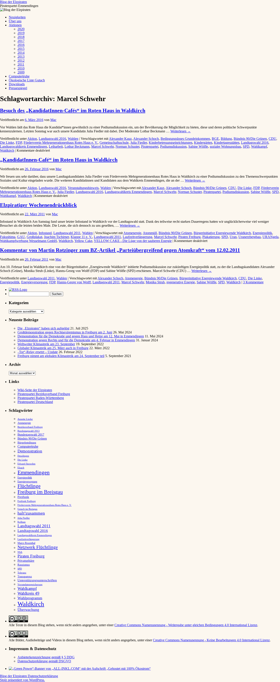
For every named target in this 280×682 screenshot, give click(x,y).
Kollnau (22, 522)
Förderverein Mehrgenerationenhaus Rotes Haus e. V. (61, 142)
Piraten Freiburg (189, 237)
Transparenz (25, 576)
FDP (19, 142)
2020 (21, 29)
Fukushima (7, 237)
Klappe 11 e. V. (81, 237)
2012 (21, 60)
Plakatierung (211, 237)
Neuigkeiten (17, 17)
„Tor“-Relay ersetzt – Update (38, 352)
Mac (53, 120)
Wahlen (73, 138)
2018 (21, 37)
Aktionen (15, 25)
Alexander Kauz (120, 138)
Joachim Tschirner (56, 237)
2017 (21, 41)
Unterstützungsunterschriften (37, 580)
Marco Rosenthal (26, 543)
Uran (233, 237)
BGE (215, 138)
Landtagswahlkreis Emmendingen (23, 146)
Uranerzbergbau (249, 237)
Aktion (32, 138)
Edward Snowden (26, 463)
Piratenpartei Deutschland (35, 402)
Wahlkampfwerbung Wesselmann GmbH (28, 241)
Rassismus (24, 564)
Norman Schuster (127, 146)
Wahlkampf (259, 146)
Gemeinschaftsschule (114, 142)
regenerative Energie (180, 282)
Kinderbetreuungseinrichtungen (170, 142)
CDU (272, 138)
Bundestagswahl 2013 (29, 431)
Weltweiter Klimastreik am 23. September (46, 344)
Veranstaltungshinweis (83, 188)
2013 (21, 56)
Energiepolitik (262, 233)
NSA (20, 552)
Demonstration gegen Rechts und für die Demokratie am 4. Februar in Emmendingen (76, 340)
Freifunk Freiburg (27, 501)
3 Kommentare (253, 282)
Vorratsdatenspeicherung (30, 584)
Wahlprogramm (30, 598)
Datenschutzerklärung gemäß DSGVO (44, 661)
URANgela (270, 237)
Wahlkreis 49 (28, 593)
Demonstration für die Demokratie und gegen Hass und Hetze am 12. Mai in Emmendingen (81, 336)
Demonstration (30, 451)
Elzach (21, 467)
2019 (21, 33)
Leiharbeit (56, 146)
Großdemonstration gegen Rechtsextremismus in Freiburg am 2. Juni (65, 332)
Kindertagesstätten (226, 142)
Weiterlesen (180, 131)
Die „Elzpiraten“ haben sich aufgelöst (43, 328)
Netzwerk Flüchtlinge (38, 547)
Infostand (45, 233)
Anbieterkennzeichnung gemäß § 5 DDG (46, 657)
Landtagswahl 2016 (52, 138)
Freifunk (23, 497)
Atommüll (150, 233)
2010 (21, 68)
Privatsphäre (26, 560)
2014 (21, 52)
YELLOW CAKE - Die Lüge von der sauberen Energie (133, 241)
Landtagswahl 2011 (66, 233)
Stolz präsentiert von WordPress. (22, 680)
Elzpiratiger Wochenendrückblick (38, 205)
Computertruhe (19, 76)
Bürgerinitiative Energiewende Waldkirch (222, 233)
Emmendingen (34, 472)
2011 (21, 64)
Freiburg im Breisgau (40, 492)
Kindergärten (203, 142)
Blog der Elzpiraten (13, 2)
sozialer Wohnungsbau (225, 146)
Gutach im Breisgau (27, 509)
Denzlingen (23, 456)
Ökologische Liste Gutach (27, 80)
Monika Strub (155, 282)
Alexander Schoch (146, 138)
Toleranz (22, 573)
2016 (21, 45)
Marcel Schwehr (102, 146)
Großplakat (34, 237)
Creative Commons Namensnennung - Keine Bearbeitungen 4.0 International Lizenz (211, 640)
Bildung (226, 138)
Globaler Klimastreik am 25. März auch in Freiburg (53, 348)
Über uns (15, 21)
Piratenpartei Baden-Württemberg (41, 398)
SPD (246, 146)
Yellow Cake (83, 241)
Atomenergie (132, 233)
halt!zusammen (31, 513)
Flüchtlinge (29, 486)
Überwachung (28, 610)
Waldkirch (7, 150)
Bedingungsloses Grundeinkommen (185, 138)
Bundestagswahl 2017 (31, 434)
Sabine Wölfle (198, 146)
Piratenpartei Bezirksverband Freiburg (44, 394)
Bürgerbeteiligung (27, 442)
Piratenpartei (149, 146)
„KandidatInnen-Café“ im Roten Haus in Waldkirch (58, 160)
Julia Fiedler (138, 142)
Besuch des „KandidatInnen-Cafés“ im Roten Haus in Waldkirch (72, 110)
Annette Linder (25, 419)
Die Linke (7, 142)
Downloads (17, 84)
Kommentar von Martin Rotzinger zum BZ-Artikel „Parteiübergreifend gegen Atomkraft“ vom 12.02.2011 (120, 250)
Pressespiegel (18, 88)
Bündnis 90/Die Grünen (250, 138)
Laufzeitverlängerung (137, 237)
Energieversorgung (34, 282)
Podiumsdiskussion (173, 146)
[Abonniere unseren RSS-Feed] (19, 289)
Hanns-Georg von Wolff (74, 282)
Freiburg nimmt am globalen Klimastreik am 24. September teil (61, 356)
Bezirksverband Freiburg (30, 427)
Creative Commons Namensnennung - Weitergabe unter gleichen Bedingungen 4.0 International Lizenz (185, 625)
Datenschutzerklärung (43, 676)
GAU (21, 237)
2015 (21, 49)
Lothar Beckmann (77, 146)
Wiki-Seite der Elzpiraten (35, 390)
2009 (21, 72)
